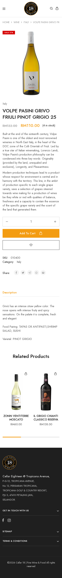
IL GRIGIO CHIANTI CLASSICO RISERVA (46, 418)
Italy (26, 22)
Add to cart (28, 233)
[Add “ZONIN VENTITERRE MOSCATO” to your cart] (25, 374)
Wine (16, 22)
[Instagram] (8, 521)
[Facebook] (3, 520)
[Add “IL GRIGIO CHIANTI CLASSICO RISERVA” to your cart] (55, 374)
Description (10, 292)
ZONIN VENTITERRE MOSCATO (16, 418)
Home (6, 22)
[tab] (10, 292)
